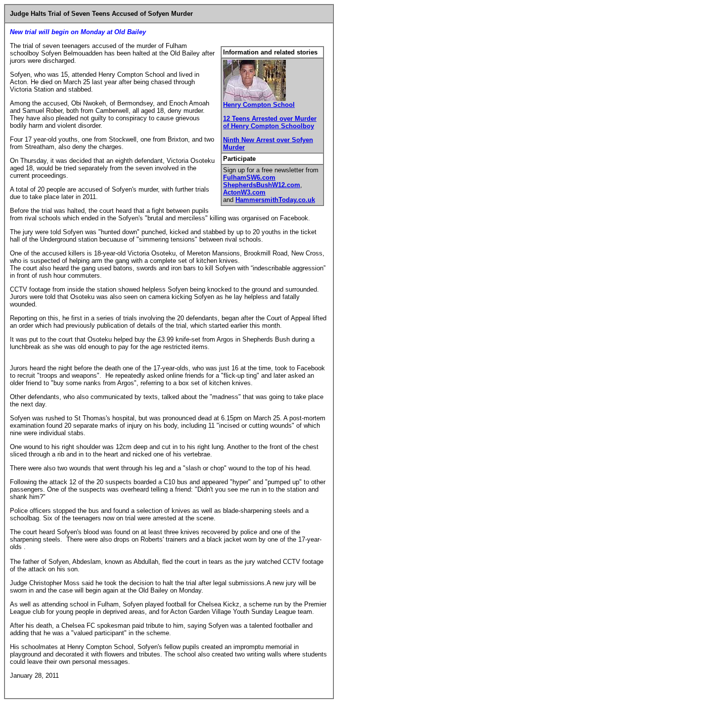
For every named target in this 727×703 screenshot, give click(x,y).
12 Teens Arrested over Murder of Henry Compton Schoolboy (270, 122)
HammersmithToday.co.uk (275, 199)
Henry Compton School (259, 104)
